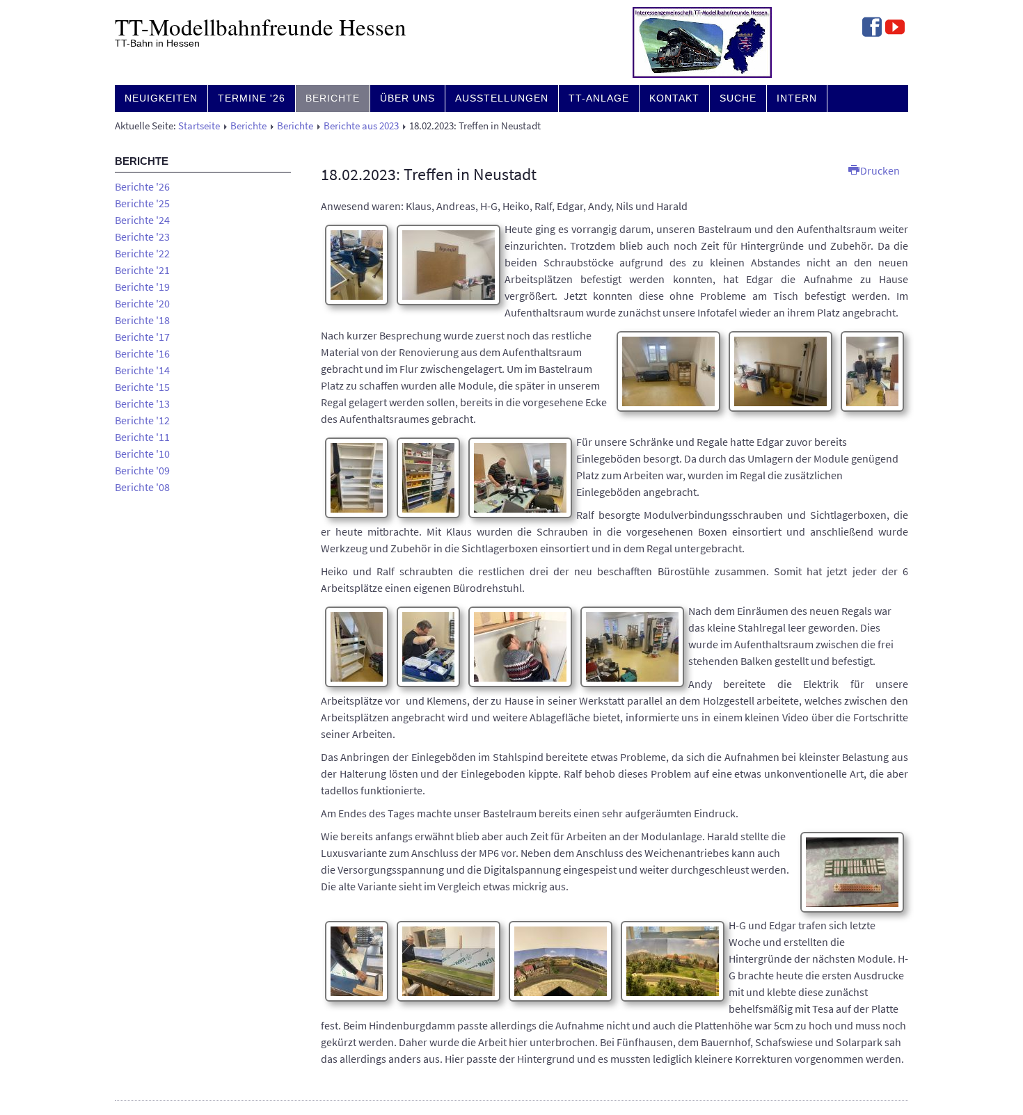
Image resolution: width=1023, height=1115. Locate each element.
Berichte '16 (142, 353)
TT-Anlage (599, 98)
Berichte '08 (142, 487)
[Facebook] (872, 28)
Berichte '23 (142, 236)
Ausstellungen (501, 98)
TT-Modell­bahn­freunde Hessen (260, 26)
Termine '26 (251, 98)
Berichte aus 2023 (361, 126)
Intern (797, 98)
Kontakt (674, 98)
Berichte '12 (142, 420)
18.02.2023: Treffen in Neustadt (429, 174)
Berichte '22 (142, 253)
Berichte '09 (142, 470)
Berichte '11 (142, 437)
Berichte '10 (142, 453)
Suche (738, 98)
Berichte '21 (142, 270)
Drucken (879, 170)
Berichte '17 (142, 337)
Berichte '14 (142, 370)
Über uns (407, 98)
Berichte (333, 98)
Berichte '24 (142, 220)
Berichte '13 (142, 403)
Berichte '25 (142, 203)
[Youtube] (895, 28)
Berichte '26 (142, 186)
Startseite (199, 126)
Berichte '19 (142, 287)
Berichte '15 (142, 387)
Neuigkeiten (161, 98)
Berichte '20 (142, 303)
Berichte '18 (142, 320)
